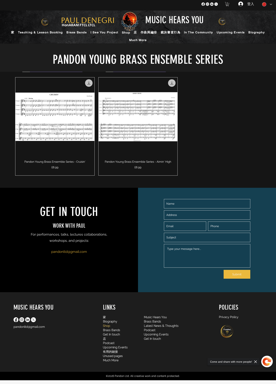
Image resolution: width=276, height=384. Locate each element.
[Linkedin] (211, 4)
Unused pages (113, 356)
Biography (110, 321)
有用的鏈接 (110, 351)
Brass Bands (111, 330)
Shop (106, 326)
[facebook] (203, 4)
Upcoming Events (113, 347)
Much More (110, 360)
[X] (216, 4)
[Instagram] (207, 4)
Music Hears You (154, 317)
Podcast (109, 343)
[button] (227, 4)
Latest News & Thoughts (154, 326)
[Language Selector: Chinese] (267, 4)
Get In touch (111, 334)
